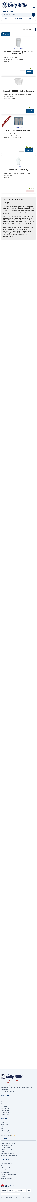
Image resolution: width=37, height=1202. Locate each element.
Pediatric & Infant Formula (8, 1174)
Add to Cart (30, 71)
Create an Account (6, 1102)
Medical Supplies (6, 1166)
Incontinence (5, 1172)
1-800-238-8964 (10, 1092)
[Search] (33, 15)
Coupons (3, 1151)
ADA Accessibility (6, 1133)
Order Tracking (5, 1110)
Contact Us (4, 1126)
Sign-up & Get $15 (6, 1145)
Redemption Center (7, 1149)
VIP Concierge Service (7, 1129)
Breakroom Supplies (7, 1178)
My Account (18, 18)
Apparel (3, 1176)
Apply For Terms (6, 1114)
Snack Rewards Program (8, 1143)
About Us (3, 1122)
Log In (7, 18)
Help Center (4, 1124)
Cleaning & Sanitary (6, 1163)
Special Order (29, 150)
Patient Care (4, 1170)
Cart (30, 18)
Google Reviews (9, 1135)
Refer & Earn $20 (6, 1147)
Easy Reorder (5, 1108)
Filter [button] (7, 34)
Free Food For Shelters (8, 1153)
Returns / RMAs (5, 1112)
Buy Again (4, 1106)
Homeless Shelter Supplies (9, 1155)
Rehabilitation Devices (7, 1168)
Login (2, 1099)
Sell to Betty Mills (6, 1131)
